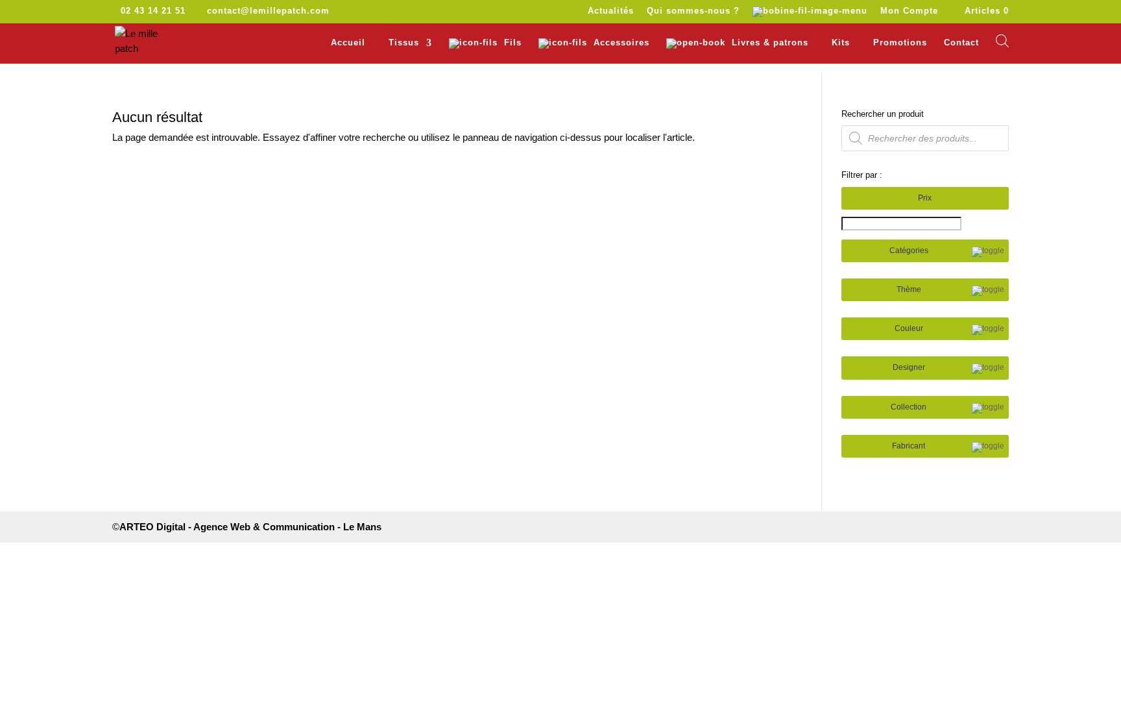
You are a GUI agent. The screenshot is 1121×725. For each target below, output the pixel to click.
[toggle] (988, 252)
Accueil (348, 42)
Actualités (611, 11)
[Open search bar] (1002, 40)
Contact (961, 42)
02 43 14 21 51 (153, 11)
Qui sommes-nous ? (693, 11)
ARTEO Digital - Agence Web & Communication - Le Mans (250, 526)
